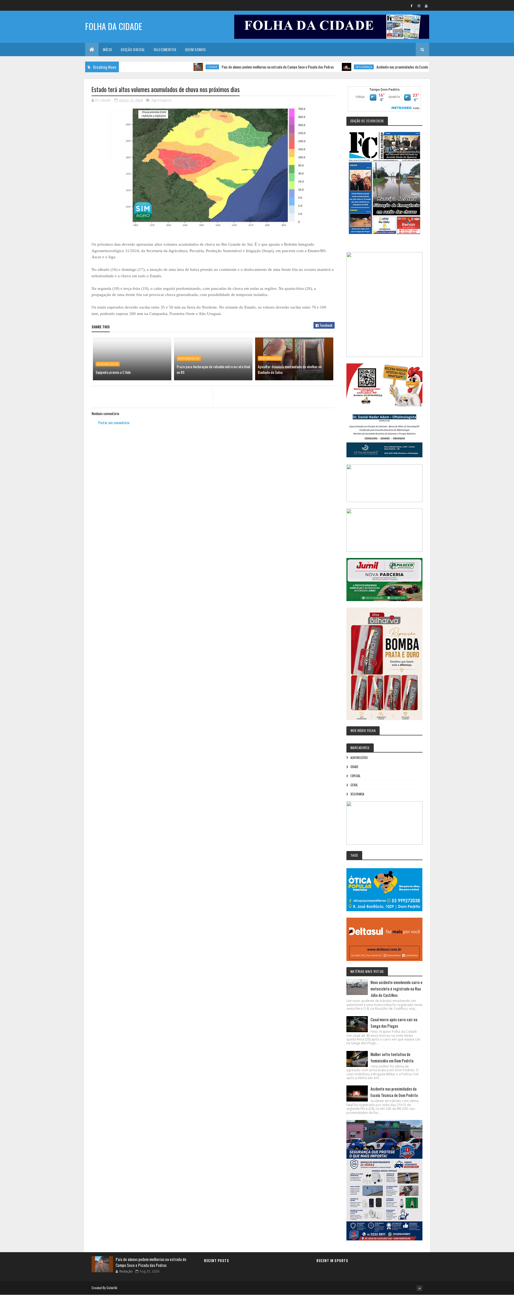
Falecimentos (165, 49)
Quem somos (195, 49)
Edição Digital (133, 49)
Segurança (329, 67)
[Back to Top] (419, 1288)
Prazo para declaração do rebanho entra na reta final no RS (213, 369)
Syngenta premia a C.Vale (113, 372)
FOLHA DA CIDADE (113, 26)
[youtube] (426, 6)
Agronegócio (161, 100)
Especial (355, 776)
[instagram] (419, 6)
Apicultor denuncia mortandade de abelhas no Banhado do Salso (290, 369)
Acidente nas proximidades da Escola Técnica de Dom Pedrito (385, 67)
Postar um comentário (113, 422)
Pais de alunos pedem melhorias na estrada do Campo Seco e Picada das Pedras (243, 67)
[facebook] (412, 6)
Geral (354, 785)
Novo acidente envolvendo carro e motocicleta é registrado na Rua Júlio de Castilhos (396, 988)
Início (107, 49)
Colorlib (112, 1287)
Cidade (178, 67)
